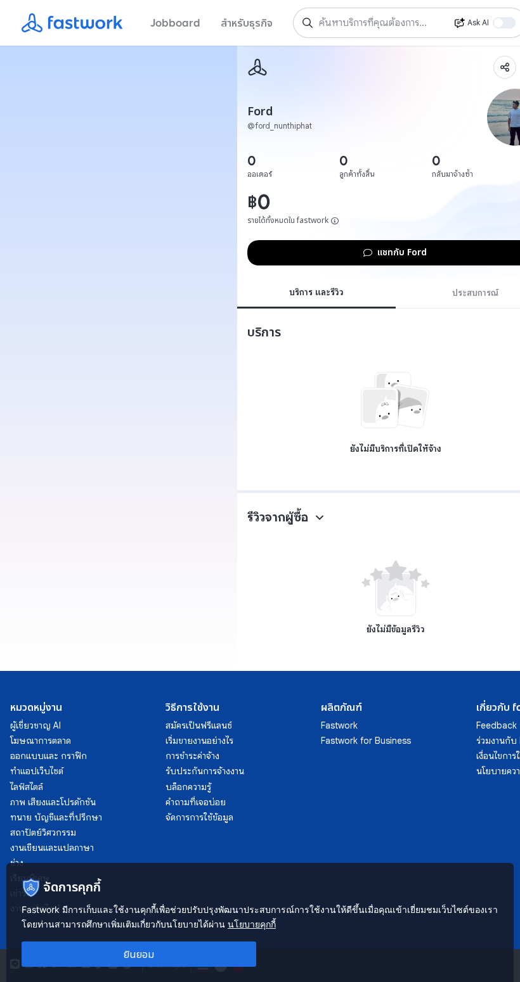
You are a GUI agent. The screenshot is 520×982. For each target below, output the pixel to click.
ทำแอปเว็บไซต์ (36, 771)
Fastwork (339, 725)
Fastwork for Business (366, 741)
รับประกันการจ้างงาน (205, 771)
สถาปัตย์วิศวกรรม (43, 832)
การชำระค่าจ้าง (192, 756)
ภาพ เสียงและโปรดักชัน (53, 802)
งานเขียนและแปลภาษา (52, 848)
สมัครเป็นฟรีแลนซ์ (199, 725)
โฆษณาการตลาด (40, 741)
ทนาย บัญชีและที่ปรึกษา (56, 817)
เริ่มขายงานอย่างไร (199, 741)
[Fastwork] (257, 67)
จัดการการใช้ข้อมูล (199, 817)
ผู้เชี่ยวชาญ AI (35, 725)
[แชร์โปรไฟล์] (504, 67)
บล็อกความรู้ (188, 787)
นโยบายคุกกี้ (252, 924)
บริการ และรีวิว (316, 292)
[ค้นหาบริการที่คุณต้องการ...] (307, 22)
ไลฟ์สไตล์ (26, 787)
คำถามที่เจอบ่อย (196, 802)
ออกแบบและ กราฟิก (48, 756)
